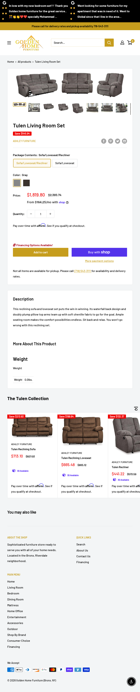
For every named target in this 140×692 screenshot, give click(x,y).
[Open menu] (9, 42)
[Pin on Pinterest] (110, 141)
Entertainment (16, 617)
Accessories (15, 623)
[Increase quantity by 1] (50, 214)
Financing (82, 562)
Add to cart (41, 252)
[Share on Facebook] (103, 141)
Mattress (13, 605)
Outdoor (12, 629)
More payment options (99, 260)
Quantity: (19, 213)
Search (80, 544)
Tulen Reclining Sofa (23, 449)
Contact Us (83, 556)
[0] (129, 42)
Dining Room (15, 599)
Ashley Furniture (24, 141)
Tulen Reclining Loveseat (76, 458)
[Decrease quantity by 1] (31, 214)
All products (24, 61)
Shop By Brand (16, 634)
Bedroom (13, 593)
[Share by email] (124, 141)
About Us (82, 550)
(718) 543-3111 (83, 271)
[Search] (109, 43)
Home (10, 61)
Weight (17, 368)
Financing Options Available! (34, 245)
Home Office (15, 611)
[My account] (122, 43)
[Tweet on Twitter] (117, 141)
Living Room (15, 587)
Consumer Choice (18, 640)
